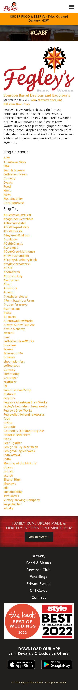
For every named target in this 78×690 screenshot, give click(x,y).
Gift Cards (38, 591)
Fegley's (9, 398)
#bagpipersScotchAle (18, 219)
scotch (8, 475)
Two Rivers (11, 496)
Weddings (38, 577)
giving (8, 422)
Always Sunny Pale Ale (19, 325)
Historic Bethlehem (17, 435)
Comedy (9, 178)
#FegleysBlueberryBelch (20, 259)
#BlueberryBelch (15, 223)
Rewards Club (39, 570)
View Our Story (37, 537)
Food (7, 186)
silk (6, 487)
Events (8, 182)
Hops (7, 439)
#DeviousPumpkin (16, 255)
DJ (5, 386)
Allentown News (47, 100)
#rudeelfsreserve (15, 304)
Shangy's (10, 483)
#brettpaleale (13, 231)
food (7, 418)
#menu (8, 292)
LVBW (7, 459)
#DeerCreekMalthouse (19, 251)
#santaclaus (12, 308)
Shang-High (12, 479)
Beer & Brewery (14, 170)
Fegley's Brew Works (18, 410)
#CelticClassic (13, 243)
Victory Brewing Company (22, 500)
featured (10, 394)
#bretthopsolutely (16, 227)
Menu (7, 190)
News (27, 104)
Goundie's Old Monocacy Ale (24, 431)
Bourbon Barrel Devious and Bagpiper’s (37, 95)
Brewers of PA (13, 353)
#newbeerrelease (16, 296)
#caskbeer (11, 239)
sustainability (13, 491)
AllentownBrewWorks (18, 321)
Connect (39, 597)
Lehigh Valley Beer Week (21, 447)
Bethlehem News (13, 104)
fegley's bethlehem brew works (25, 406)
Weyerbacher (13, 504)
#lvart (8, 284)
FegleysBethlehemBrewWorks (24, 414)
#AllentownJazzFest (17, 215)
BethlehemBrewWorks (19, 341)
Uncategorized (14, 203)
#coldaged (11, 247)
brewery (9, 357)
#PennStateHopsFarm (19, 300)
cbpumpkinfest (14, 361)
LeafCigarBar (13, 443)
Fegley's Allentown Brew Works (25, 402)
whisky (8, 508)
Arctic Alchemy (14, 329)
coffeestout (12, 365)
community (11, 373)
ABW (33, 100)
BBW (59, 100)
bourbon (10, 345)
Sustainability (13, 198)
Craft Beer (11, 377)
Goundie (10, 426)
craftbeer (10, 382)
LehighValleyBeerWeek (19, 451)
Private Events (38, 584)
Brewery (38, 556)
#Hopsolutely (13, 276)
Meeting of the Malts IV (20, 463)
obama (8, 467)
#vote (7, 312)
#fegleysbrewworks (17, 264)
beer (7, 337)
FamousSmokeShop (17, 390)
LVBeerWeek (12, 455)
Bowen (8, 349)
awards (9, 333)
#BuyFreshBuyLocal (17, 235)
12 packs (10, 317)
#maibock (10, 288)
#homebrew (12, 272)
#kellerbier (11, 280)
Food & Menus (38, 563)
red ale (8, 471)
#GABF (8, 268)
